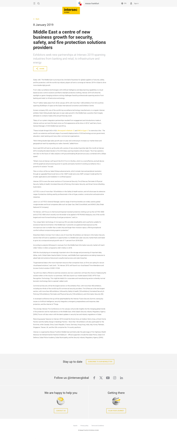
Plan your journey (116, 411)
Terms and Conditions (97, 425)
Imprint (75, 425)
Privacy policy (84, 425)
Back (37, 19)
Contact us (61, 411)
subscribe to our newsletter (100, 362)
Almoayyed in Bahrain (64, 130)
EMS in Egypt (82, 130)
